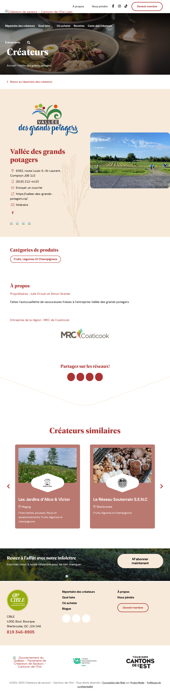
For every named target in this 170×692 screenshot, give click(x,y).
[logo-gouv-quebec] (29, 658)
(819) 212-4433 (27, 182)
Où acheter (69, 603)
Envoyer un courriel (29, 188)
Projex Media (137, 682)
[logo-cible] (17, 591)
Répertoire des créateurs (78, 592)
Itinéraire (22, 205)
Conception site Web (113, 682)
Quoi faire (68, 597)
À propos (123, 592)
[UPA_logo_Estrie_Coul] (85, 657)
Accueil (11, 65)
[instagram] (76, 618)
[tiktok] (86, 618)
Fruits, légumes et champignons (35, 259)
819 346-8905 (21, 632)
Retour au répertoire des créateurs (30, 81)
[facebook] (66, 618)
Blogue (66, 609)
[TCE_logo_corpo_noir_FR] (140, 655)
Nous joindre (125, 597)
